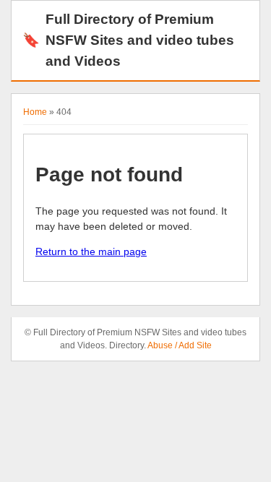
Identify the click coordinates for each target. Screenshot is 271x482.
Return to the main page (91, 251)
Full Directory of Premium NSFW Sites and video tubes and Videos (128, 40)
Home (35, 112)
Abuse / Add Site (179, 345)
